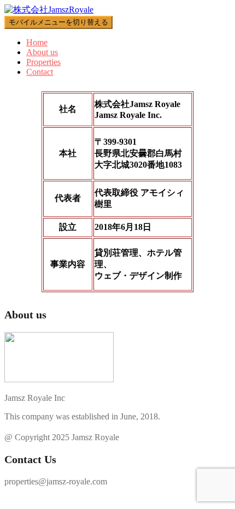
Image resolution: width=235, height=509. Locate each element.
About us (42, 52)
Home (37, 42)
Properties (43, 62)
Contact (39, 71)
